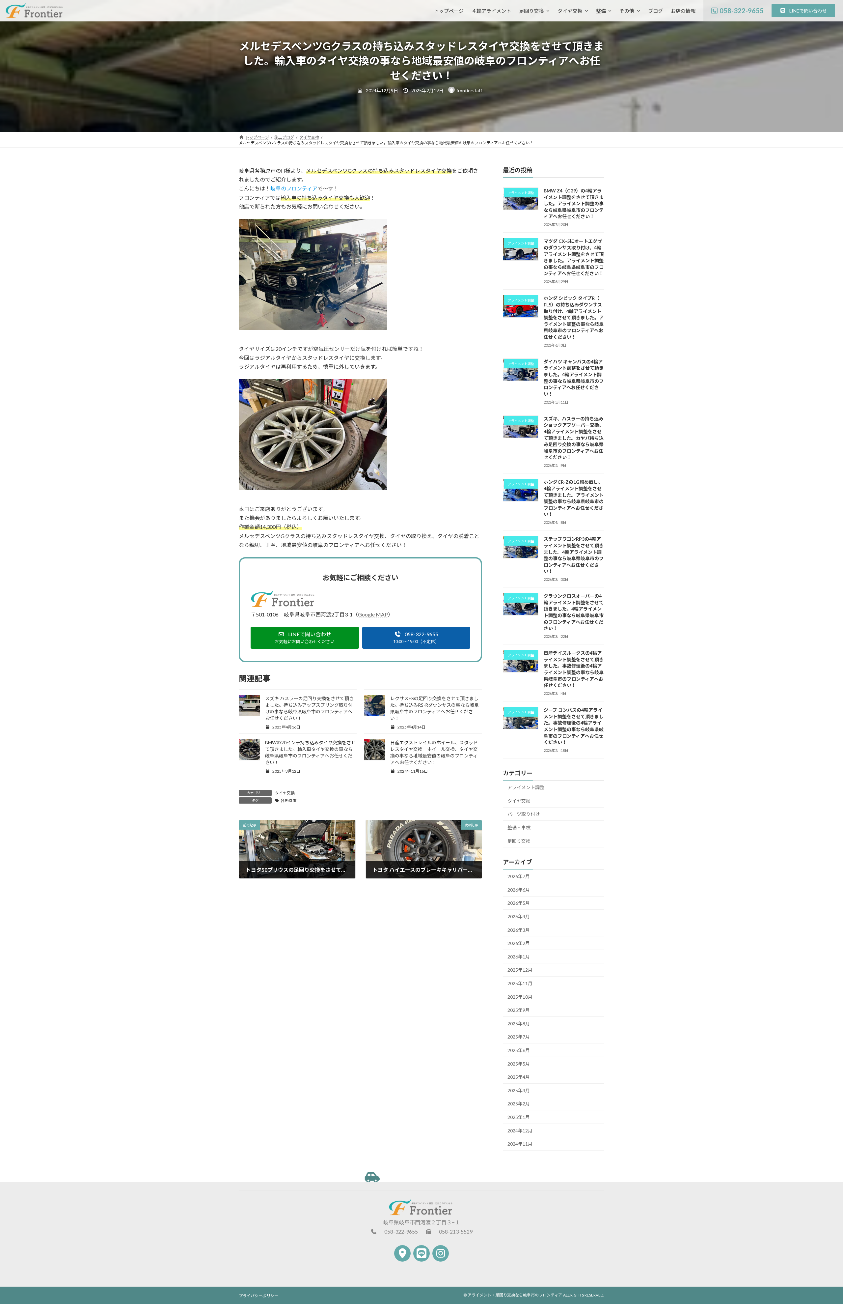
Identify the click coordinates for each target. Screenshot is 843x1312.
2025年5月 (518, 1064)
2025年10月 (519, 997)
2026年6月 (518, 890)
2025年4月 (518, 1077)
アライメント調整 (525, 787)
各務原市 (288, 800)
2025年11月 (519, 983)
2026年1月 (518, 956)
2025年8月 (518, 1023)
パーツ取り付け (523, 814)
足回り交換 (518, 841)
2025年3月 (518, 1090)
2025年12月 (519, 970)
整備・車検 (518, 827)
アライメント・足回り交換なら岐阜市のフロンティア (515, 1295)
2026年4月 (518, 916)
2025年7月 (518, 1037)
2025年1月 (518, 1117)
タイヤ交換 (285, 792)
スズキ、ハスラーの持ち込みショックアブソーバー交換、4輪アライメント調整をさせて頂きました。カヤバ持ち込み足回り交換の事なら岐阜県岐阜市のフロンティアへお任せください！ (574, 438)
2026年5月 (518, 903)
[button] (803, 10)
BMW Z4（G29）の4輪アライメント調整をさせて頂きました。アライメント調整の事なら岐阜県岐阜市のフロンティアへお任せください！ (574, 203)
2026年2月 (518, 943)
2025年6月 (518, 1050)
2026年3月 (518, 930)
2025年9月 (518, 1010)
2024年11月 (519, 1144)
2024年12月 (519, 1130)
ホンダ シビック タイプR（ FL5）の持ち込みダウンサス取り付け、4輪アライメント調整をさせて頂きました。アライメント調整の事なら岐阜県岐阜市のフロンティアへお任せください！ (574, 317)
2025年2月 (518, 1103)
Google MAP (373, 614)
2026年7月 (518, 876)
